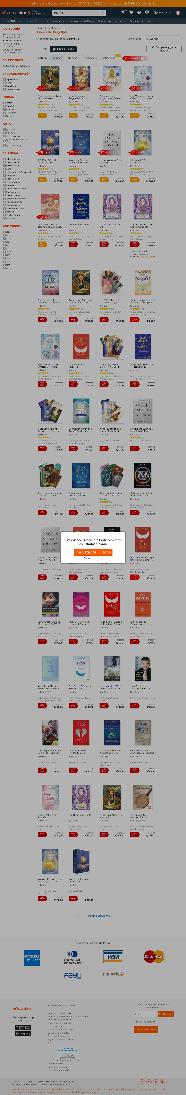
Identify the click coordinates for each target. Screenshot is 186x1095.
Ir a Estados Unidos (93, 552)
